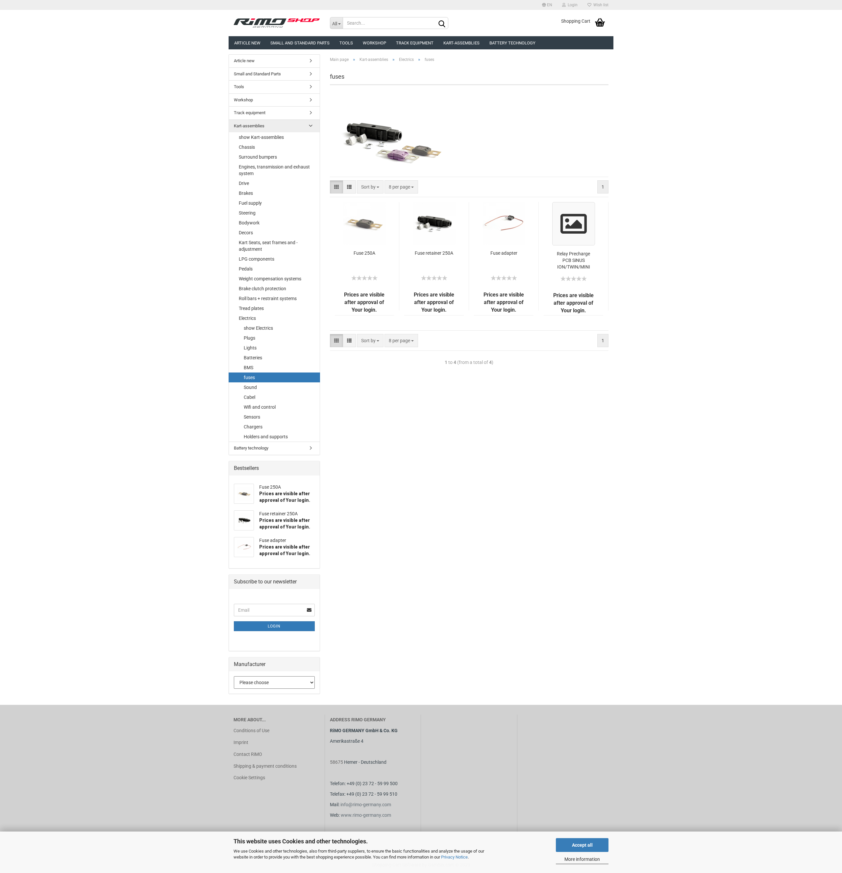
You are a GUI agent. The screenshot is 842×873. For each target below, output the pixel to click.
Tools (346, 42)
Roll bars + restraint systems (268, 298)
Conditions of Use (251, 730)
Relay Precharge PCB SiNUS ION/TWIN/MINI (573, 260)
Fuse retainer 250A (434, 253)
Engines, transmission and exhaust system (274, 170)
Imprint (241, 742)
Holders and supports (266, 436)
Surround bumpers (258, 157)
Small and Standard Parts (300, 42)
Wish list (599, 5)
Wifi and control (260, 407)
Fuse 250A (364, 253)
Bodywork (249, 222)
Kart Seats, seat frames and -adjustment (268, 246)
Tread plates (251, 308)
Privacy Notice (454, 857)
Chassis (247, 147)
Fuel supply (250, 203)
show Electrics (258, 328)
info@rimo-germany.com (365, 804)
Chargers (253, 426)
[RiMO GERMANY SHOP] (277, 23)
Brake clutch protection (262, 288)
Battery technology (512, 42)
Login (572, 5)
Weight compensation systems (270, 278)
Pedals (246, 268)
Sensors (252, 417)
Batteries (253, 357)
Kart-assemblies (461, 42)
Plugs (249, 338)
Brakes (246, 193)
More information (582, 859)
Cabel (249, 397)
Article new (247, 42)
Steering (247, 213)
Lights (250, 347)
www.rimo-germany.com (366, 815)
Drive (244, 183)
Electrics (247, 318)
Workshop (374, 42)
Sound (250, 387)
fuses (249, 377)
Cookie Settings (249, 777)
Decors (246, 232)
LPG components (256, 259)
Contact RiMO (248, 754)
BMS (248, 367)
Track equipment (414, 42)
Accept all (582, 845)
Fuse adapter (503, 253)
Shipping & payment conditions (265, 766)
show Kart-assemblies (261, 137)
